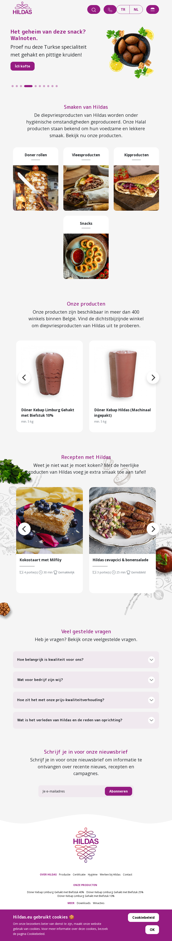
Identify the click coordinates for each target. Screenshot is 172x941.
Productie (64, 874)
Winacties (98, 903)
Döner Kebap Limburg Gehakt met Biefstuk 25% (114, 892)
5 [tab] (37, 87)
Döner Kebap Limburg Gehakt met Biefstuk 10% (86, 896)
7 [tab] (45, 87)
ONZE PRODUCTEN (85, 885)
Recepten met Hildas (86, 457)
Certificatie (79, 874)
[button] (146, 372)
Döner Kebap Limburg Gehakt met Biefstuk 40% (55, 892)
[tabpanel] (86, 52)
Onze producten (86, 303)
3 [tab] (22, 87)
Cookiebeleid (143, 917)
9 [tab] (53, 87)
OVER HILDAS (48, 874)
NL (136, 9)
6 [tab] (41, 87)
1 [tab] (14, 87)
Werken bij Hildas (110, 874)
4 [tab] (26, 87)
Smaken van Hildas (86, 106)
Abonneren (118, 791)
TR (123, 9)
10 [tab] (58, 87)
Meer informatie (49, 374)
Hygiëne (93, 874)
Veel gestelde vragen (86, 631)
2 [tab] (18, 87)
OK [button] (152, 929)
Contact (127, 874)
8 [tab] (49, 87)
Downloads (84, 903)
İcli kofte (22, 66)
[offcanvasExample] (152, 9)
